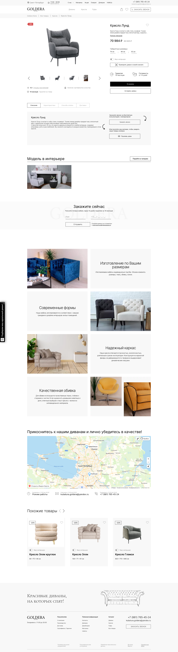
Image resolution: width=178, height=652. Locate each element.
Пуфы (94, 9)
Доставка (60, 625)
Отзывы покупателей (40, 88)
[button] (29, 78)
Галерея (93, 2)
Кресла (84, 9)
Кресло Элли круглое (42, 554)
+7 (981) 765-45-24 (141, 2)
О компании (60, 620)
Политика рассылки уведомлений (63, 645)
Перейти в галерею (140, 159)
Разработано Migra (145, 645)
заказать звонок (141, 9)
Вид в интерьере (120, 59)
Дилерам (102, 2)
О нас (69, 2)
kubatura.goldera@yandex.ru (141, 4)
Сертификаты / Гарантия (64, 628)
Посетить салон (126, 136)
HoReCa (109, 2)
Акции (87, 2)
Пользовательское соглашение (85, 645)
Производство (61, 623)
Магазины (79, 2)
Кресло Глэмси (124, 554)
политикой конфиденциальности (102, 225)
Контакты (85, 620)
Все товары (112, 628)
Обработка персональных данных (108, 645)
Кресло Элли (80, 554)
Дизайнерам (86, 625)
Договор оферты (130, 645)
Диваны (72, 9)
